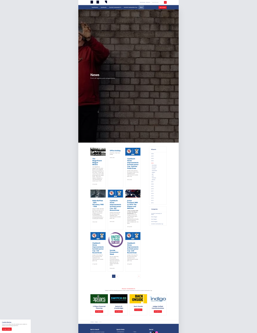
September (154, 170)
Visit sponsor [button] (118, 311)
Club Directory (142, 2)
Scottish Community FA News (156, 214)
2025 (152, 156)
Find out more (5, 324)
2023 (152, 160)
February (154, 177)
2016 (152, 193)
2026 (152, 153)
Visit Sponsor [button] (98, 311)
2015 (152, 195)
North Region (154, 221)
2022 (152, 163)
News (141, 7)
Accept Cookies (7, 329)
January (153, 179)
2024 (152, 158)
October (154, 168)
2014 (152, 198)
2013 (152, 200)
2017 (152, 191)
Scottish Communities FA (98, 2)
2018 (152, 188)
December (154, 165)
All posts (153, 149)
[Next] (139, 276)
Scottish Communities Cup (130, 7)
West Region (154, 216)
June (153, 176)
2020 (152, 184)
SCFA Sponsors (120, 331)
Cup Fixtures (95, 7)
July (152, 174)
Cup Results (104, 7)
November (154, 167)
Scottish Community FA (115, 7)
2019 (152, 186)
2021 (152, 181)
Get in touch (163, 7)
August (153, 172)
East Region (154, 219)
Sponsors (148, 2)
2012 (152, 202)
